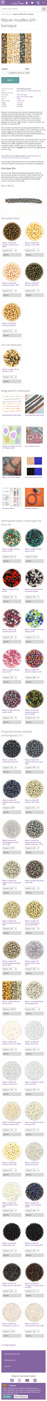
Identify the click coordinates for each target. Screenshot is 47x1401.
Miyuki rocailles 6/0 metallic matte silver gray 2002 (34, 762)
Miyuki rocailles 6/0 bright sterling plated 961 (34, 1002)
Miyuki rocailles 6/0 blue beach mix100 (11, 550)
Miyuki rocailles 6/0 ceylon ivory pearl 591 (34, 1123)
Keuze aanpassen (20, 1396)
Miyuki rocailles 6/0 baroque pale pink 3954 (10, 284)
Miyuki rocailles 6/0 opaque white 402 (32, 1043)
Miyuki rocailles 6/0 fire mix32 (10, 590)
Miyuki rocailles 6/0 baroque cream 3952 (32, 244)
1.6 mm (20, 102)
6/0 (23, 100)
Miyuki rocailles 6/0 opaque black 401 (9, 1244)
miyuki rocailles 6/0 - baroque (23, 14)
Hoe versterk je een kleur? (33, 477)
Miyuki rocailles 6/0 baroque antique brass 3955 (10, 245)
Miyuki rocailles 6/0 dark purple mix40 (11, 711)
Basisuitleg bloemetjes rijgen (11, 415)
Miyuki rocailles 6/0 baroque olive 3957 (32, 284)
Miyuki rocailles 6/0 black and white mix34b (34, 590)
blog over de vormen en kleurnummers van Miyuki (21, 157)
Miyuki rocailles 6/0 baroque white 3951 (9, 1164)
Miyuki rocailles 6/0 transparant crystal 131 (10, 1325)
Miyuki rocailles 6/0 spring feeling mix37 (34, 630)
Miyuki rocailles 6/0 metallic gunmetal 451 (10, 761)
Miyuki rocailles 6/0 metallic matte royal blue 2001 (11, 802)
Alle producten (6, 14)
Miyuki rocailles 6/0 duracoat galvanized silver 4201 (11, 923)
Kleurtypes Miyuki (8, 508)
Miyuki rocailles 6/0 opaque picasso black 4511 (11, 1284)
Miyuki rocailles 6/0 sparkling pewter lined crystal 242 (10, 842)
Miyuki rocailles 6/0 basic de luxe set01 (11, 1002)
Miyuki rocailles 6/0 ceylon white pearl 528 (34, 1083)
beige (31, 96)
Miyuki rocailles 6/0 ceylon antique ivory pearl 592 (11, 1123)
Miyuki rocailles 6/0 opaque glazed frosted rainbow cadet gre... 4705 (34, 842)
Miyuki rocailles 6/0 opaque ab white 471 (9, 1083)
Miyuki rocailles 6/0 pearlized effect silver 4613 (32, 963)
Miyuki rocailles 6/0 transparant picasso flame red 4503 (34, 1285)
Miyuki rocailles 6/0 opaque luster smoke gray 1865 (11, 883)
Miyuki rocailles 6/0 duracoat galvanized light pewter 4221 (11, 963)
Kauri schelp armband (32, 446)
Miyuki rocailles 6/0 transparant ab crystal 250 (34, 1325)
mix (18, 94)
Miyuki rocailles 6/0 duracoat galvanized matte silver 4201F (32, 923)
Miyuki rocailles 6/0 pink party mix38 (11, 671)
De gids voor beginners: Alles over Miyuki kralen (11, 447)
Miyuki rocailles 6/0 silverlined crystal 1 (32, 1164)
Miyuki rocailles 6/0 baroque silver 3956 (32, 801)
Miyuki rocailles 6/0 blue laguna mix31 (33, 550)
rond (19, 98)
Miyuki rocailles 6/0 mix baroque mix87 (10, 370)
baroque (24, 94)
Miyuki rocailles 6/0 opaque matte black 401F (34, 1244)
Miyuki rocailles (26, 90)
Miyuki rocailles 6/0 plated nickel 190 (34, 882)
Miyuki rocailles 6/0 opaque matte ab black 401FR (33, 1205)
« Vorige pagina (8, 1344)
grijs (18, 96)
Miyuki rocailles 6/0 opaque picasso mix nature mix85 (32, 712)
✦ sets (10, 93)
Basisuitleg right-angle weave (34, 415)
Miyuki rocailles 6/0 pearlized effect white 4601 (10, 1205)
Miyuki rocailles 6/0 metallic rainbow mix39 (33, 671)
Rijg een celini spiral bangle (11, 477)
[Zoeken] (43, 8)
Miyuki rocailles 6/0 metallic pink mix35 (9, 630)
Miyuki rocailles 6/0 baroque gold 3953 (9, 324)
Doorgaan (7, 1396)
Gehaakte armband (31, 508)
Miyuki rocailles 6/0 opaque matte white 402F (11, 1043)
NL (44, 3)
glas (18, 90)
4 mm (19, 100)
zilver (26, 96)
